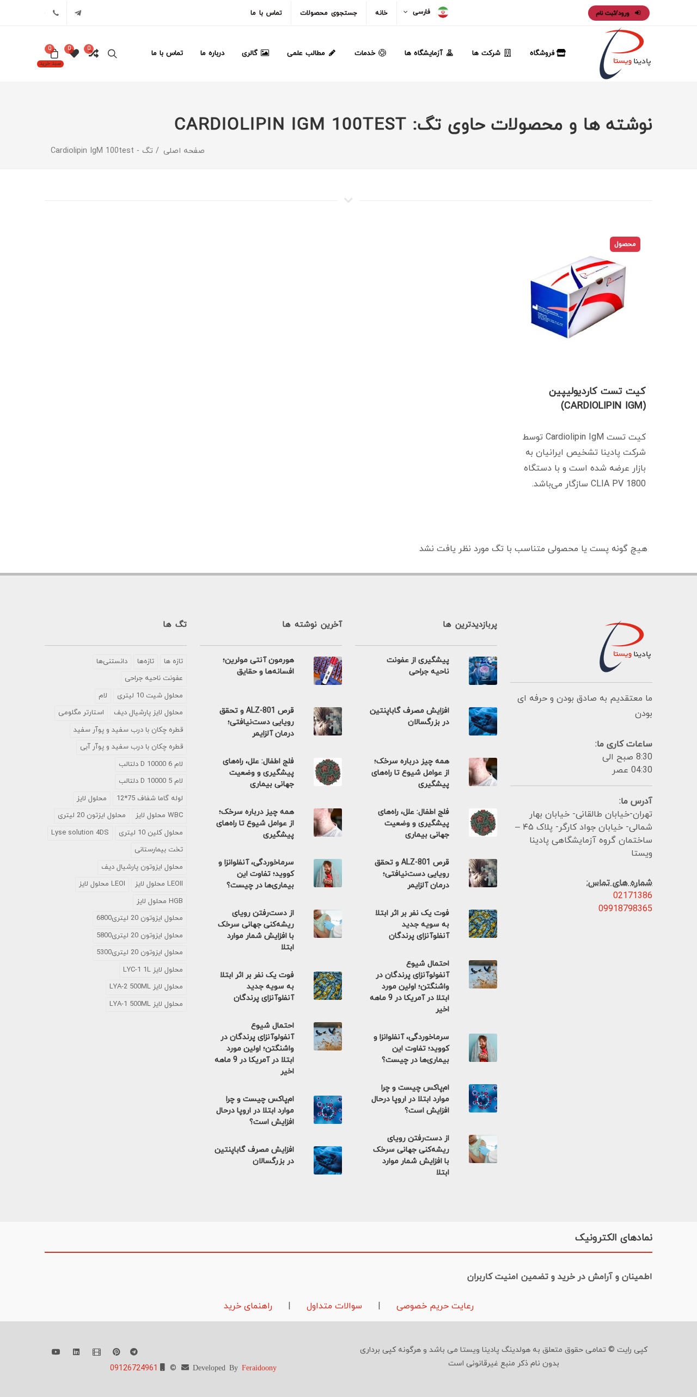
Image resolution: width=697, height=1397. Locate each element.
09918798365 (625, 909)
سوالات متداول (333, 1306)
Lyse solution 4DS (80, 833)
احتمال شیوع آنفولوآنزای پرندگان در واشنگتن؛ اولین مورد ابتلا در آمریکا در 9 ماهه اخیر (409, 987)
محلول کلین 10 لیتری (151, 833)
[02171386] (55, 13)
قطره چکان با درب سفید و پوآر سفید (128, 730)
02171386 (632, 896)
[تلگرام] (78, 13)
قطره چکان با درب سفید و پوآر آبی (131, 747)
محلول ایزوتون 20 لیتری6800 (139, 918)
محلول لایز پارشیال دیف (148, 713)
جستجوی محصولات (328, 13)
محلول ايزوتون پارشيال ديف (142, 867)
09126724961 (134, 1368)
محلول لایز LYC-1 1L (153, 970)
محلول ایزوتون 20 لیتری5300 (139, 952)
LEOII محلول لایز (159, 884)
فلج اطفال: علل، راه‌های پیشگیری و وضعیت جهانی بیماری (413, 823)
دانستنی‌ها (111, 661)
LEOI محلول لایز (102, 884)
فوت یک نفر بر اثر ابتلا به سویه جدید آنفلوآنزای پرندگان (412, 924)
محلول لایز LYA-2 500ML (146, 987)
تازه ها (173, 661)
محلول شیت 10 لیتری (150, 696)
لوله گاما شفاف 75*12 (150, 798)
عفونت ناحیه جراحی (154, 678)
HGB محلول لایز (160, 901)
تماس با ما (266, 13)
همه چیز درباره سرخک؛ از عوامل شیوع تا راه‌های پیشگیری (410, 772)
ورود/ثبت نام (614, 13)
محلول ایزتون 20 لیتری (92, 815)
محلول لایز (92, 798)
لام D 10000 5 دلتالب (151, 781)
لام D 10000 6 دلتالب (151, 764)
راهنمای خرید (248, 1306)
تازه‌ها (145, 661)
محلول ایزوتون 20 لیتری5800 (139, 936)
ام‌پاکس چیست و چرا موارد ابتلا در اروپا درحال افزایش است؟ (410, 1099)
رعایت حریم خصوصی (434, 1306)
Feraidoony (259, 1367)
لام (103, 696)
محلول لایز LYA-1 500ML (146, 1004)
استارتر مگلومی (81, 713)
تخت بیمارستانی (158, 850)
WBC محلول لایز (159, 815)
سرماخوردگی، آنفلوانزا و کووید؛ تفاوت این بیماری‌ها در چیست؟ (411, 1048)
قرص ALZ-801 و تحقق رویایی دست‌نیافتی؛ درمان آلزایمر (412, 874)
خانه (381, 13)
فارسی (421, 12)
